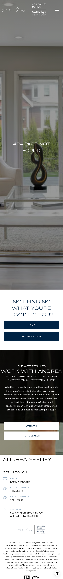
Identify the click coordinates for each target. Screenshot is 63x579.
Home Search (31, 435)
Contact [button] (31, 425)
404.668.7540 (16, 491)
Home (31, 325)
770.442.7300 (16, 500)
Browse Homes (31, 336)
